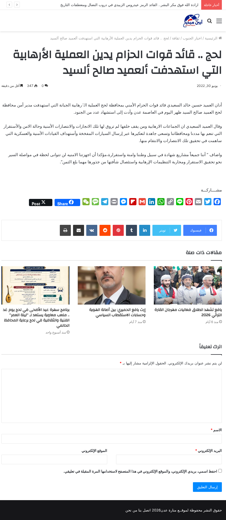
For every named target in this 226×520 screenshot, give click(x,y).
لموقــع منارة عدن (175, 510)
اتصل (147, 510)
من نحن (131, 510)
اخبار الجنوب (192, 38)
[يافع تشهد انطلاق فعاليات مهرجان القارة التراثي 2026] (188, 285)
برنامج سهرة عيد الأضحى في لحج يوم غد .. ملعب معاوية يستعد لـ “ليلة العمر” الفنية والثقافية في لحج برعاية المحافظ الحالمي (36, 317)
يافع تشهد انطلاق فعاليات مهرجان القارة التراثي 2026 (188, 312)
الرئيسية (212, 38)
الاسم (216, 430)
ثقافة (176, 38)
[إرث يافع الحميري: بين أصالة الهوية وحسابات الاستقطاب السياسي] (112, 285)
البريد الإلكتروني (208, 450)
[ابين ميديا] (193, 20)
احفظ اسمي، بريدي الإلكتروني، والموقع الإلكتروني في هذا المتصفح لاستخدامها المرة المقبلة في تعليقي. (140, 471)
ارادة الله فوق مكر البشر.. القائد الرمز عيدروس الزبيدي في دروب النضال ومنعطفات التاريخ (129, 4)
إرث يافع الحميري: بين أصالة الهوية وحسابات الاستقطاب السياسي (117, 312)
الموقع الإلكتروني (94, 450)
